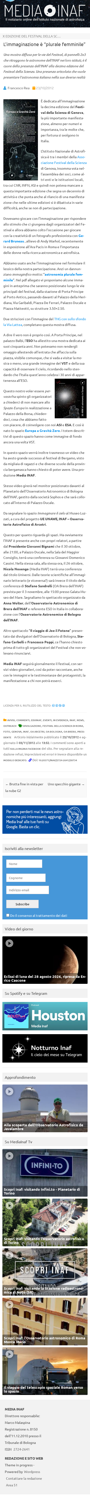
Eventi (47, 720)
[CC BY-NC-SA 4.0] (58, 705)
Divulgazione (32, 726)
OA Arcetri (37, 731)
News (80, 720)
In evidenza (60, 720)
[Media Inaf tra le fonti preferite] (45, 835)
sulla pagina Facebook (25, 748)
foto (6, 731)
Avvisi (11, 720)
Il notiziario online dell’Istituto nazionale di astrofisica (45, 19)
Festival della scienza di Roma (62, 726)
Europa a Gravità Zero (42, 430)
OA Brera (70, 731)
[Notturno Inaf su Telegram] (45, 1064)
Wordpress (32, 1471)
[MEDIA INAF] (45, 16)
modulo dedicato (14, 760)
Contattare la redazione (24, 1478)
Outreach (9, 726)
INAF (72, 720)
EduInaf (36, 720)
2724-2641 (21, 1449)
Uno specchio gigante (66, 784)
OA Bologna (54, 731)
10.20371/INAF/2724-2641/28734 (58, 760)
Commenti (23, 720)
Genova (17, 731)
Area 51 (12, 1485)
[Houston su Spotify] (45, 1031)
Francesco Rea (19, 88)
